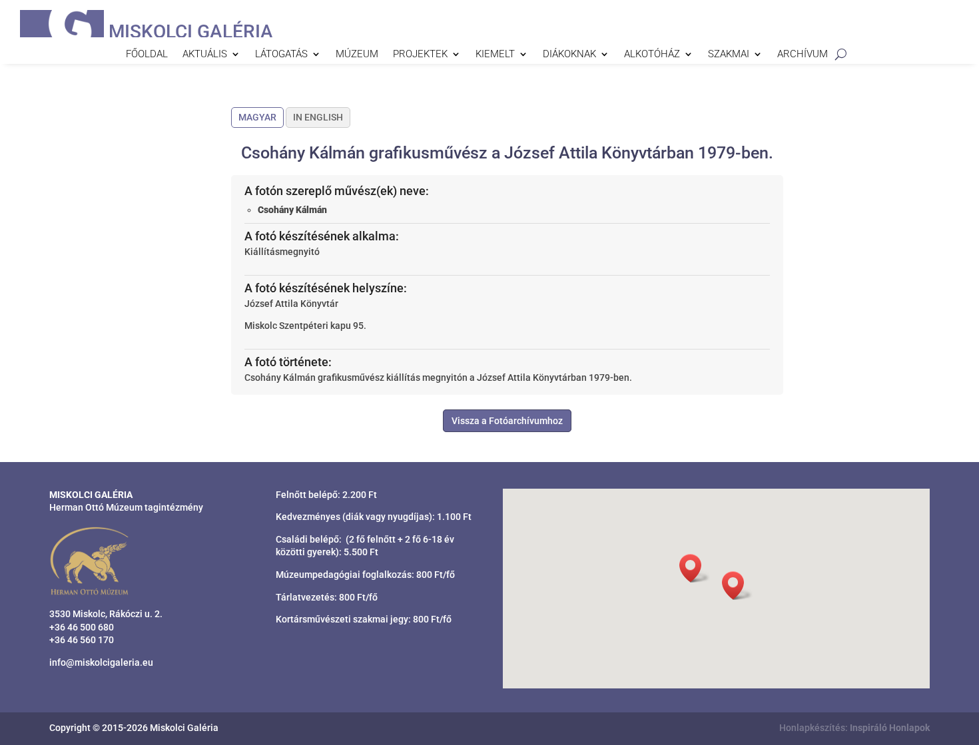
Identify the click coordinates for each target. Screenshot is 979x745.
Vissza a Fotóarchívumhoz (507, 420)
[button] (737, 585)
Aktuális (204, 54)
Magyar (257, 117)
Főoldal (147, 54)
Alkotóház (652, 54)
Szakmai (728, 54)
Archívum (802, 54)
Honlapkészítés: (854, 727)
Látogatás (281, 54)
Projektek (420, 54)
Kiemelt (495, 54)
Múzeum (357, 54)
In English (318, 117)
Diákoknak (569, 54)
